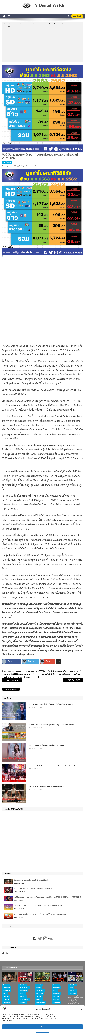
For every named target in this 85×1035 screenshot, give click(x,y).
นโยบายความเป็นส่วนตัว (42, 1032)
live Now (76, 16)
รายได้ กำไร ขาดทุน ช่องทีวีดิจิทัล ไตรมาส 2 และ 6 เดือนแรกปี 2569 (38, 905)
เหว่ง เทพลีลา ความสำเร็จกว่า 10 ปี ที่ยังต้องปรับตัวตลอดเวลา (51, 704)
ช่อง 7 (71, 988)
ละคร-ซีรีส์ (6, 997)
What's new (6, 988)
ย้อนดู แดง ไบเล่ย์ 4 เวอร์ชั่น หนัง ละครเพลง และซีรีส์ (33, 888)
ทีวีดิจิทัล (42, 671)
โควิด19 (36, 677)
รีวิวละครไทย (39, 994)
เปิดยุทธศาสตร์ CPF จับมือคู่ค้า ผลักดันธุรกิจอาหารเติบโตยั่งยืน (52, 725)
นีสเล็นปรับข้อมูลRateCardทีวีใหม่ (57, 671)
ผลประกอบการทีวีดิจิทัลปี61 (27, 674)
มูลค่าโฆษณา (7, 162)
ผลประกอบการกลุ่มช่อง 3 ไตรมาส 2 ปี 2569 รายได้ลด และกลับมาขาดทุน (40, 914)
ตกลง (42, 1027)
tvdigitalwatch (30, 671)
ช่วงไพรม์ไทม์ (6, 991)
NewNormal (20, 671)
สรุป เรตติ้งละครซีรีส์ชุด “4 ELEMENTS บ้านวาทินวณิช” (75, 1001)
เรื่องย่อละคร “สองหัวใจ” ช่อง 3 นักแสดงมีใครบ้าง (47, 786)
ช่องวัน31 (22, 994)
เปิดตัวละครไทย (40, 1002)
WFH (37, 671)
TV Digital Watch (24, 166)
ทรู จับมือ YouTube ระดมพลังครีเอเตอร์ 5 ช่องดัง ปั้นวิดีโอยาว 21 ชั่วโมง (54, 766)
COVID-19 (12, 671)
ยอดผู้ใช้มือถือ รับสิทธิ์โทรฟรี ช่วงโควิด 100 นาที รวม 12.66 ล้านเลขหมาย (74, 680)
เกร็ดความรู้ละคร (24, 1000)
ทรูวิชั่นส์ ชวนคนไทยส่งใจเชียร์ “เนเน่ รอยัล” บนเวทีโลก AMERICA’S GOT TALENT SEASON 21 (47, 897)
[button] (82, 1009)
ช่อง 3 (4, 994)
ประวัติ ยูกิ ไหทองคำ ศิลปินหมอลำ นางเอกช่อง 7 (46, 745)
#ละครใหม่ (6, 985)
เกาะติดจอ (6, 1000)
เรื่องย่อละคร (6, 1002)
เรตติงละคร (73, 994)
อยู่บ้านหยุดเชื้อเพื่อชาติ (11, 677)
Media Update (24, 988)
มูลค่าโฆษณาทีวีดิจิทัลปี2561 (47, 674)
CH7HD (38, 988)
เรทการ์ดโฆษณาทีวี (26, 677)
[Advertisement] (43, 44)
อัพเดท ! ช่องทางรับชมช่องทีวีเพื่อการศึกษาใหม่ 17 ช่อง (13, 680)
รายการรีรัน (62, 674)
